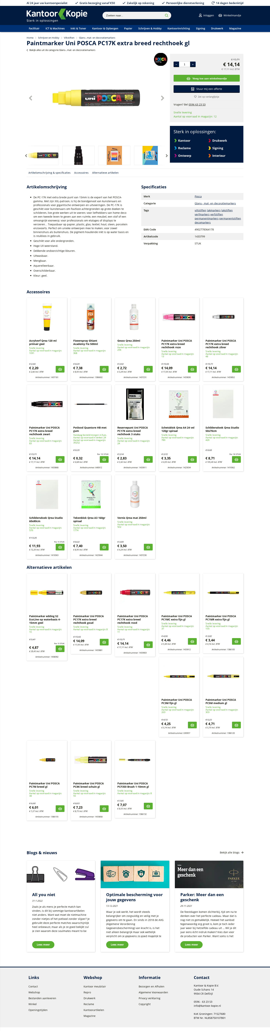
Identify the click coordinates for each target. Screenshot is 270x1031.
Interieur (218, 155)
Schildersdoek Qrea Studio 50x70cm (222, 429)
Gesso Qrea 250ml (128, 340)
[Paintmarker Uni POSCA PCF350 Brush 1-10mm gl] (135, 760)
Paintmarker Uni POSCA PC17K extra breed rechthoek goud (88, 619)
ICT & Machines (55, 28)
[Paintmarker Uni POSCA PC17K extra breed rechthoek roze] (179, 317)
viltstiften (200, 210)
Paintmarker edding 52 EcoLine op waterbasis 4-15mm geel (45, 619)
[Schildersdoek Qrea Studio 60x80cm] (47, 494)
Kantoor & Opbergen (105, 28)
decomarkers (203, 222)
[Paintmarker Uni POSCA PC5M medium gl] (223, 676)
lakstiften (227, 210)
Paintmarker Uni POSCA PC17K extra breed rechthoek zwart (44, 431)
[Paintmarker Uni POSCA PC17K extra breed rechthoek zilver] (223, 317)
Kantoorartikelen (94, 1010)
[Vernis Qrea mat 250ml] (135, 494)
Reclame (184, 148)
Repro (87, 992)
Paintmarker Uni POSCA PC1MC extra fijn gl (176, 617)
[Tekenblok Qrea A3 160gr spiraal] (91, 494)
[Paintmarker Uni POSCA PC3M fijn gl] (179, 676)
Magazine (235, 28)
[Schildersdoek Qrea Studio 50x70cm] (223, 404)
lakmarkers (214, 210)
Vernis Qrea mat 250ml (131, 518)
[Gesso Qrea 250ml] (135, 317)
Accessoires (81, 172)
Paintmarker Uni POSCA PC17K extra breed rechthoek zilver (221, 344)
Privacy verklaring (149, 998)
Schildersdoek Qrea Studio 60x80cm (46, 519)
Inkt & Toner (78, 28)
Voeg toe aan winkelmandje (209, 78)
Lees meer (43, 944)
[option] (96, 98)
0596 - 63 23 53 (203, 1001)
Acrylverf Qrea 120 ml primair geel (43, 342)
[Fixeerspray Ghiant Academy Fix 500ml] (91, 317)
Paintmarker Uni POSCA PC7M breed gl (44, 785)
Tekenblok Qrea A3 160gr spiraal (89, 519)
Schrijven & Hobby (150, 28)
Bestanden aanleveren (42, 998)
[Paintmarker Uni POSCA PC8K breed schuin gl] (91, 760)
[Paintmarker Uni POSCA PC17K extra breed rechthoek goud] (91, 592)
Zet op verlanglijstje (208, 96)
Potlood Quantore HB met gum (90, 429)
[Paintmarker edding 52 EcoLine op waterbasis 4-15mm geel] (47, 592)
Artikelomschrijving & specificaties (49, 172)
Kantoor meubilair (95, 986)
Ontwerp (184, 155)
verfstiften (216, 214)
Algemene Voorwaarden (153, 992)
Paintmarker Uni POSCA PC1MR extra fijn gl (221, 617)
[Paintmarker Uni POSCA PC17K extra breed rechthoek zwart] (47, 404)
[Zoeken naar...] (166, 15)
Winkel (32, 1004)
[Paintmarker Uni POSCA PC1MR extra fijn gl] (223, 592)
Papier (128, 28)
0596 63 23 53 (197, 104)
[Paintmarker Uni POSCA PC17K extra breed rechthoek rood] (135, 592)
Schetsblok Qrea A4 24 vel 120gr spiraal (177, 429)
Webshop (34, 992)
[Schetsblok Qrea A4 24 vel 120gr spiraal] (179, 404)
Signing (200, 28)
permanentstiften (230, 218)
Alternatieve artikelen (105, 172)
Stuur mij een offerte (209, 89)
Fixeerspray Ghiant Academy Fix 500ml (85, 342)
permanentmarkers (207, 218)
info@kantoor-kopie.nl (207, 1005)
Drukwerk (217, 28)
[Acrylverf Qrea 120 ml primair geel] (47, 317)
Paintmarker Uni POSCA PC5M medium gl (221, 701)
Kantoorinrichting (179, 28)
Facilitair (34, 28)
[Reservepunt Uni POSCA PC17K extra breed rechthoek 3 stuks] (135, 404)
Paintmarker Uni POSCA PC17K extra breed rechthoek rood (132, 619)
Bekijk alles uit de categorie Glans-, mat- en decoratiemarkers (62, 50)
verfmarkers (202, 214)
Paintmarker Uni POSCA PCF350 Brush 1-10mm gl (133, 785)
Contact (33, 986)
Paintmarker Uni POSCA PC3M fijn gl (176, 701)
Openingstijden (38, 1010)
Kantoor (184, 140)
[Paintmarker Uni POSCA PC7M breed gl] (47, 760)
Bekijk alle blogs (230, 852)
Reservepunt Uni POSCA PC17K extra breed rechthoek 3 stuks (132, 431)
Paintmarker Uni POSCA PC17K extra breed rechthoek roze (176, 344)
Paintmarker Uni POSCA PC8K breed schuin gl (88, 785)
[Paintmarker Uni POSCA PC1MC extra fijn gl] (179, 592)
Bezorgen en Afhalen (151, 986)
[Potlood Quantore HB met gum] (91, 404)
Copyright (145, 1004)
